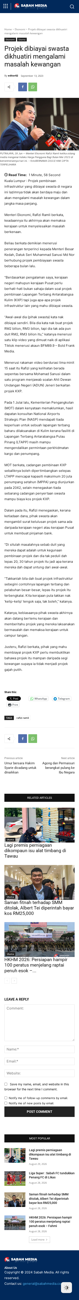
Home (8, 29)
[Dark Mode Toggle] (66, 1287)
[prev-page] (7, 981)
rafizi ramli (22, 717)
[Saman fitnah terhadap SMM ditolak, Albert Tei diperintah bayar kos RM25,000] (39, 882)
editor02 (13, 75)
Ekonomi (20, 29)
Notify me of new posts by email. (31, 1103)
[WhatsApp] (32, 87)
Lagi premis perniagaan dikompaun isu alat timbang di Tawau (35, 851)
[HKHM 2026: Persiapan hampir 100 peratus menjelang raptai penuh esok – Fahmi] (39, 939)
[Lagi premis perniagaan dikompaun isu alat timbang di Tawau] (39, 825)
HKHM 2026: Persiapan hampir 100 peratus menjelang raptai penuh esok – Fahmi (50, 1222)
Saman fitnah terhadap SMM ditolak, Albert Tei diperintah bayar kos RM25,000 (39, 908)
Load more (38, 1239)
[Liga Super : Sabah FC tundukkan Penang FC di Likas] (14, 1178)
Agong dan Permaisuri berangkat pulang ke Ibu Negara (58, 767)
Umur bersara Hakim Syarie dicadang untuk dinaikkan (20, 767)
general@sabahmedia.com (43, 1283)
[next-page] (14, 981)
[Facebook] (22, 87)
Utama (21, 39)
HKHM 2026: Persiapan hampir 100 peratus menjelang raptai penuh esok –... (35, 965)
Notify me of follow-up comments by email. (38, 1098)
